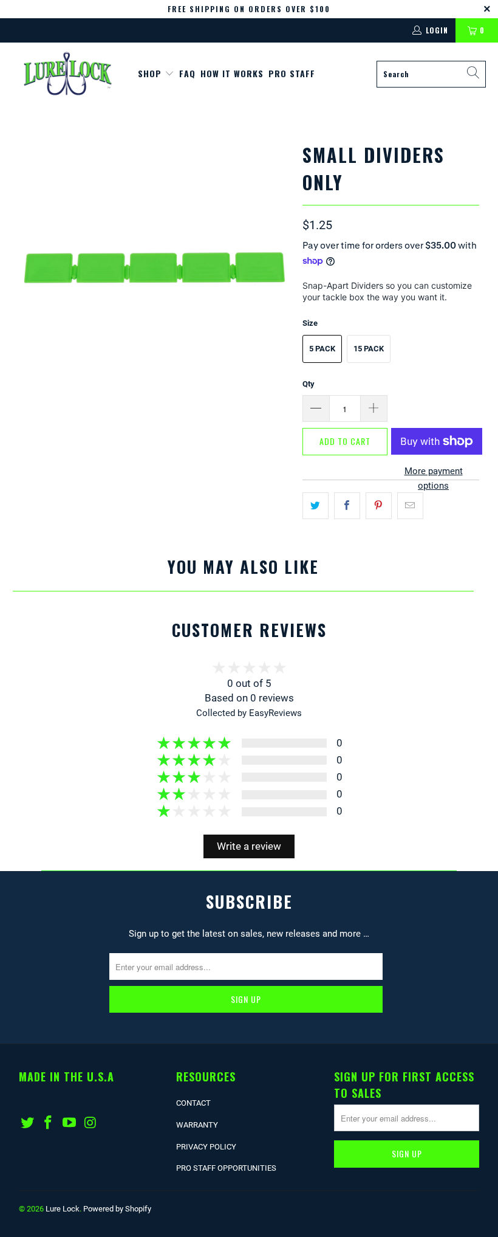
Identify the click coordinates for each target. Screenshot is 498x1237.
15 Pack (368, 348)
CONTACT (193, 1103)
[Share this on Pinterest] (379, 505)
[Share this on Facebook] (347, 505)
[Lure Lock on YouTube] (70, 1123)
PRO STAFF (291, 73)
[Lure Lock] (68, 74)
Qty (308, 383)
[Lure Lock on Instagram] (91, 1123)
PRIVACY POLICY (206, 1146)
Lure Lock (63, 1208)
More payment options (433, 478)
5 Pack (322, 348)
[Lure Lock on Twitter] (28, 1123)
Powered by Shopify (117, 1208)
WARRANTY (197, 1124)
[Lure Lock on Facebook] (48, 1123)
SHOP (151, 73)
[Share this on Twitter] (315, 505)
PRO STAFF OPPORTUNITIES (226, 1168)
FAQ (187, 73)
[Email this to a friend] (410, 505)
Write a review (249, 846)
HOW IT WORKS (232, 73)
